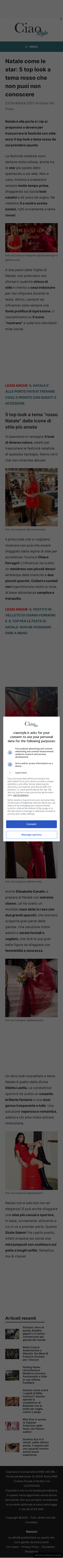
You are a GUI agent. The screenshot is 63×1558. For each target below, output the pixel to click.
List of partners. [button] (21, 795)
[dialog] (31, 779)
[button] (31, 772)
